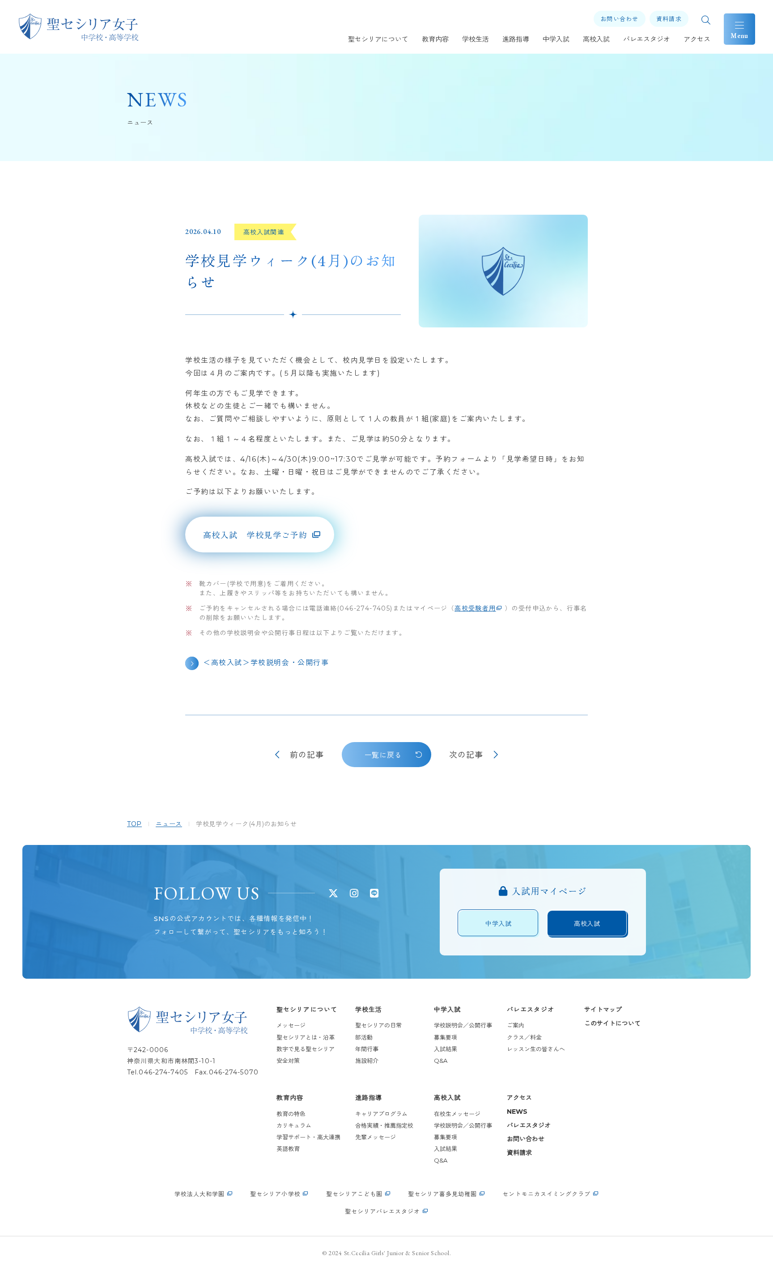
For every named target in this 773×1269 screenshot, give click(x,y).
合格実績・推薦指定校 (387, 1125)
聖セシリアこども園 (354, 1193)
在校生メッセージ (457, 1113)
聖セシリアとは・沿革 (305, 1037)
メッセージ (291, 1025)
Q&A (440, 1060)
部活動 (364, 1037)
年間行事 (366, 1049)
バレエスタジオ (530, 1010)
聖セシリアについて (306, 1010)
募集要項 (445, 1037)
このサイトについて (612, 1023)
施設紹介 (366, 1060)
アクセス (519, 1098)
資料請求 (519, 1153)
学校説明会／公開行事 (463, 1025)
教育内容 (289, 1098)
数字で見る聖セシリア (305, 1049)
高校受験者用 (475, 608)
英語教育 (288, 1148)
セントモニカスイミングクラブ (546, 1193)
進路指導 (368, 1098)
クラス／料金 (524, 1037)
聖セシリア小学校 (275, 1193)
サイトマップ (603, 1010)
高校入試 (447, 1098)
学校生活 (368, 1010)
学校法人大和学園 (199, 1193)
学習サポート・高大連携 (308, 1137)
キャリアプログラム (381, 1113)
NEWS (517, 1112)
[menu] (739, 29)
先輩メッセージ (375, 1137)
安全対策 (288, 1060)
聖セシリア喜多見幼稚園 (442, 1193)
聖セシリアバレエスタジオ (382, 1211)
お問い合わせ (525, 1139)
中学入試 (447, 1010)
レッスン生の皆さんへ (536, 1049)
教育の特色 (291, 1113)
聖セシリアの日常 (378, 1025)
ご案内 (515, 1025)
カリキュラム (293, 1125)
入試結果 (445, 1049)
